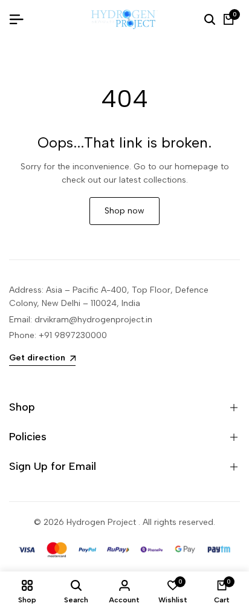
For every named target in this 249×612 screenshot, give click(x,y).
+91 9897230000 (73, 335)
